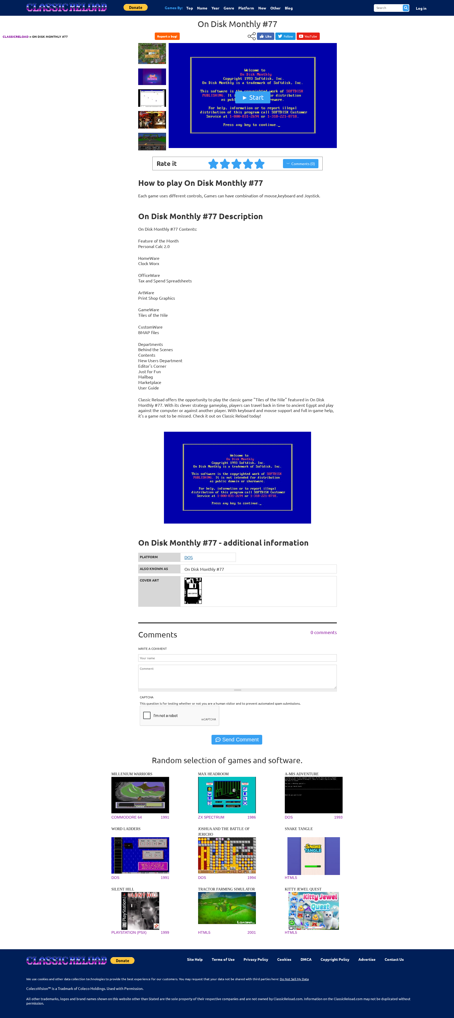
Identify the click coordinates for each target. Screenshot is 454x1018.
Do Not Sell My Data (294, 979)
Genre (229, 8)
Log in (421, 8)
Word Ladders (126, 829)
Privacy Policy (256, 959)
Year (215, 8)
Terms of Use (223, 959)
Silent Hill (122, 889)
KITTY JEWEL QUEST (303, 889)
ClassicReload (16, 36)
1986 (251, 817)
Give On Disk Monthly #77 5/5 (259, 163)
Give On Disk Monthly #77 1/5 (213, 163)
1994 (251, 877)
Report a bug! (167, 36)
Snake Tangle (299, 829)
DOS (188, 557)
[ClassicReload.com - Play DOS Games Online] (66, 12)
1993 (338, 817)
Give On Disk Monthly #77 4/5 (248, 163)
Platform (246, 8)
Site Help (195, 959)
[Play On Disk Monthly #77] (253, 147)
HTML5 (291, 877)
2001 (251, 932)
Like (268, 36)
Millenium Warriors (131, 774)
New (262, 8)
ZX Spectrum (211, 817)
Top (189, 8)
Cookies (284, 959)
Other (275, 8)
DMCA (306, 959)
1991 (165, 817)
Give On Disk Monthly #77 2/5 (225, 163)
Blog (289, 8)
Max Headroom (213, 774)
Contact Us (394, 959)
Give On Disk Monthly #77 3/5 (236, 163)
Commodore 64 (126, 817)
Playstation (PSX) (129, 932)
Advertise (366, 959)
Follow (288, 36)
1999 (165, 932)
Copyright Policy (335, 959)
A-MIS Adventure (302, 774)
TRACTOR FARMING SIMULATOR (226, 889)
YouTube (311, 36)
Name (202, 8)
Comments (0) (303, 163)
